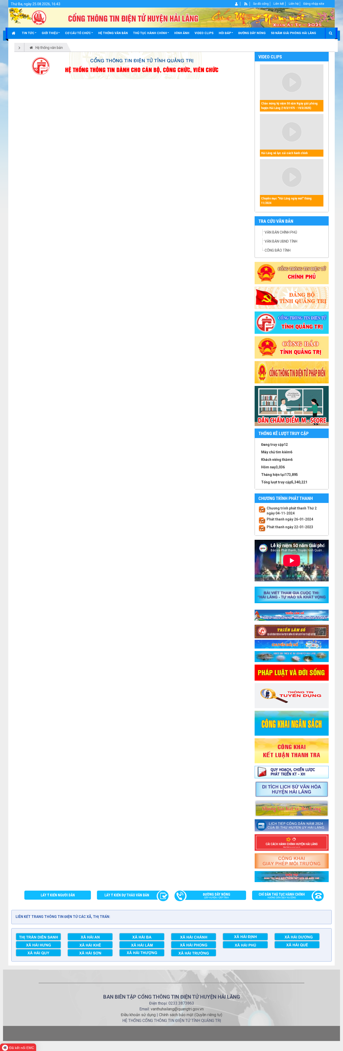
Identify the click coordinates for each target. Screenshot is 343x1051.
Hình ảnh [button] (181, 33)
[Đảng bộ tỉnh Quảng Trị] (292, 298)
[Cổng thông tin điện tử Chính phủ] (292, 273)
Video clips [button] (204, 33)
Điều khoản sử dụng (138, 1014)
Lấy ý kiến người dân (58, 895)
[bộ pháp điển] (292, 372)
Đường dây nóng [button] (252, 33)
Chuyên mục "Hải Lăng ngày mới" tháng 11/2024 (286, 201)
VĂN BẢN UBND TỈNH (281, 241)
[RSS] (246, 4)
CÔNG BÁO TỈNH (278, 250)
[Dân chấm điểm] (292, 406)
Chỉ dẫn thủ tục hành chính (282, 895)
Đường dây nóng (216, 895)
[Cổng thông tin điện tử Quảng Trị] (292, 323)
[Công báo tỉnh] (292, 347)
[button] (29, 33)
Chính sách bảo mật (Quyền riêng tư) (190, 1014)
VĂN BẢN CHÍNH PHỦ (281, 232)
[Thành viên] (237, 4)
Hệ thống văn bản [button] (113, 33)
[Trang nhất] (14, 33)
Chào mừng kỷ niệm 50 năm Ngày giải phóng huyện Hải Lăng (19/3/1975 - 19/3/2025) (289, 106)
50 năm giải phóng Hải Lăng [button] (293, 33)
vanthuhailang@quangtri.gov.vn (177, 1009)
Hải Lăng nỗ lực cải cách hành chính (284, 153)
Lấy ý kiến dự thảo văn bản (126, 895)
